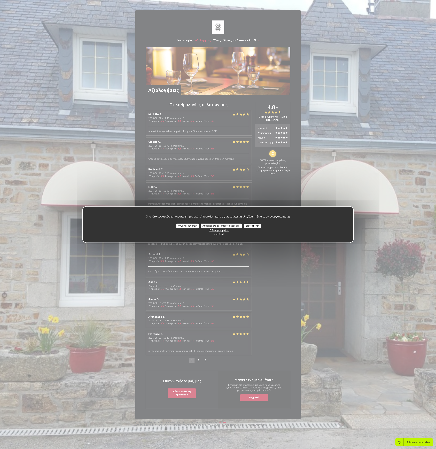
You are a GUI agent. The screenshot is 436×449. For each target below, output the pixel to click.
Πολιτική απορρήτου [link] (219, 230)
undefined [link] (219, 234)
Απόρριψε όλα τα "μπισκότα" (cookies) (221, 225)
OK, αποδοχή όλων (187, 225)
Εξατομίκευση (252, 225)
